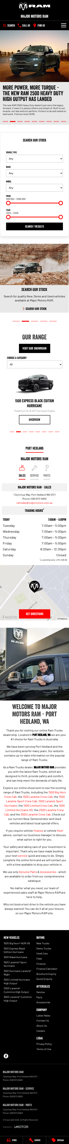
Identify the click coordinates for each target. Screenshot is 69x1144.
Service (40, 992)
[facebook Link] (6, 1056)
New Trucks (42, 943)
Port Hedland (34, 448)
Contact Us (42, 1020)
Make (8, 166)
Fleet (39, 958)
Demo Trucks (43, 948)
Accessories (48, 872)
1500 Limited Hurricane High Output (17, 981)
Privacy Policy (44, 1043)
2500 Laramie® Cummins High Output (16, 990)
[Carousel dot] (5, 121)
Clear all (34, 147)
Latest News (43, 1015)
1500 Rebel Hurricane (15, 957)
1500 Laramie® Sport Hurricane (15, 964)
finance (38, 830)
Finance (40, 963)
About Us (41, 1025)
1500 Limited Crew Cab (38, 805)
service (23, 855)
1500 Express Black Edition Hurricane (14, 950)
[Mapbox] (10, 617)
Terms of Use (43, 1049)
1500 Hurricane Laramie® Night (17, 972)
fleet (60, 830)
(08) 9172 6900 (39, 498)
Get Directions (34, 614)
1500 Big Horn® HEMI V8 (17, 943)
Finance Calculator (46, 968)
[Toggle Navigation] (63, 25)
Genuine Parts (28, 872)
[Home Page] (34, 6)
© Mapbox (62, 618)
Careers (40, 1030)
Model (8, 181)
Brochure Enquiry (46, 973)
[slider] (8, 203)
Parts (39, 997)
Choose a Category (17, 358)
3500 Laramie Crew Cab (36, 814)
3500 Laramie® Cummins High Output (18, 998)
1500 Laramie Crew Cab (38, 796)
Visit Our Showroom (34, 348)
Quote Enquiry (44, 978)
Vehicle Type (11, 152)
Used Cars (42, 953)
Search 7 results (34, 226)
